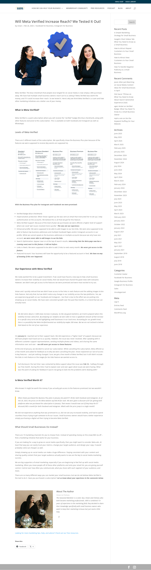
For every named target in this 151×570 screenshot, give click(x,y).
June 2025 (118, 133)
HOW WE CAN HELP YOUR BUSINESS (46, 8)
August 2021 (119, 232)
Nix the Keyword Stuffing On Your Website (124, 121)
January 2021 (119, 250)
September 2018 (120, 253)
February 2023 (120, 217)
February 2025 (120, 148)
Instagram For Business (63, 26)
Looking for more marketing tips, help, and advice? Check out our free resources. (47, 533)
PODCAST (111, 8)
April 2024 (118, 177)
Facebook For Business (44, 26)
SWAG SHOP (119, 2)
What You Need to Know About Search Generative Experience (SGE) (124, 100)
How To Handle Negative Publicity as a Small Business (124, 70)
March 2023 (119, 213)
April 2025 (118, 141)
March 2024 (119, 181)
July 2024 (117, 166)
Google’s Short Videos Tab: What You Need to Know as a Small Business (125, 42)
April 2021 (118, 246)
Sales (116, 288)
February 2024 (120, 184)
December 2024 (120, 155)
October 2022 (119, 224)
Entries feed (119, 305)
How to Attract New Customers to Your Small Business (124, 60)
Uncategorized (120, 292)
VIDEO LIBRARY (130, 2)
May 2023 (118, 206)
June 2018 (118, 264)
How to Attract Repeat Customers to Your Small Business (124, 51)
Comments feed (120, 309)
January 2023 (119, 221)
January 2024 (119, 188)
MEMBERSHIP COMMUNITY (77, 8)
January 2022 (119, 228)
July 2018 (117, 261)
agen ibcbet (119, 106)
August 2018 (119, 257)
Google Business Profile (123, 281)
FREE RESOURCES (97, 8)
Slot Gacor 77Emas (121, 94)
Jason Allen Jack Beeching (124, 82)
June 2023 (118, 202)
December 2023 (120, 192)
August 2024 (119, 162)
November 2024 (120, 159)
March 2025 (119, 144)
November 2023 (120, 195)
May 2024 (118, 173)
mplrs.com (118, 118)
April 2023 (118, 210)
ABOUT (128, 8)
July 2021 (117, 235)
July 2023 (117, 199)
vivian (19, 26)
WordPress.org (120, 313)
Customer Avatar (120, 274)
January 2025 (119, 152)
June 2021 (118, 239)
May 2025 (118, 137)
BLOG (120, 8)
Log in (116, 302)
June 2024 (118, 170)
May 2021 (118, 242)
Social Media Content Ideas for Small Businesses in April (124, 88)
